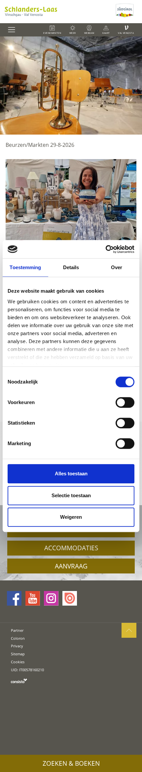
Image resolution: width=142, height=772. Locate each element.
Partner (17, 630)
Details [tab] (71, 267)
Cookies (17, 661)
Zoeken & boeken (71, 763)
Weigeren (71, 517)
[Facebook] (14, 598)
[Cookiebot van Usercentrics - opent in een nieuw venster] (105, 249)
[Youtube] (32, 598)
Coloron (18, 638)
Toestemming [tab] (25, 267)
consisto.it (19, 681)
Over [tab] (116, 267)
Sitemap (18, 653)
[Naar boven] (129, 630)
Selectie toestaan (71, 495)
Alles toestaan (71, 473)
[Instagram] (51, 598)
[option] (71, 85)
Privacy (17, 645)
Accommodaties (71, 548)
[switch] (125, 402)
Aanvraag (71, 566)
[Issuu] (69, 598)
